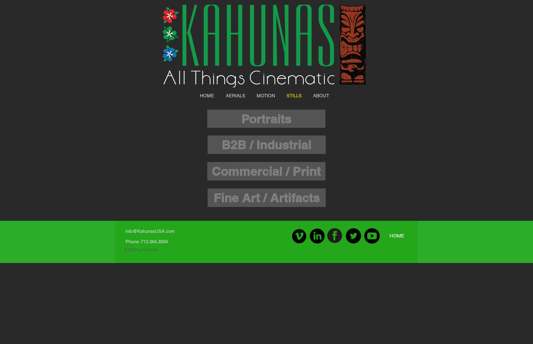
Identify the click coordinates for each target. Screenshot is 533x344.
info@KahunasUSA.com (150, 231)
